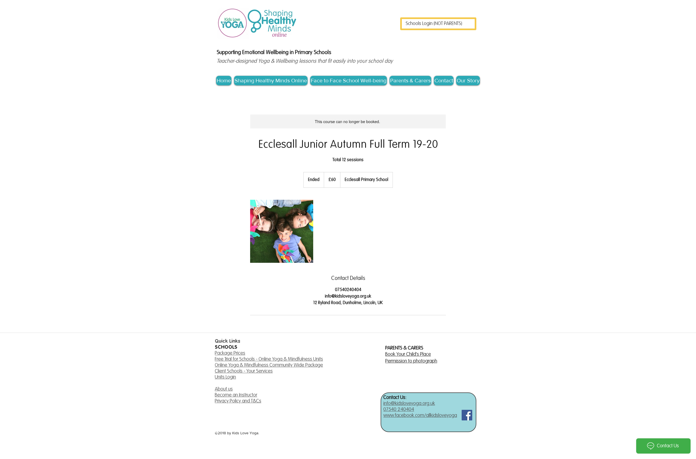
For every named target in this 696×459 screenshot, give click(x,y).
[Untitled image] (281, 231)
